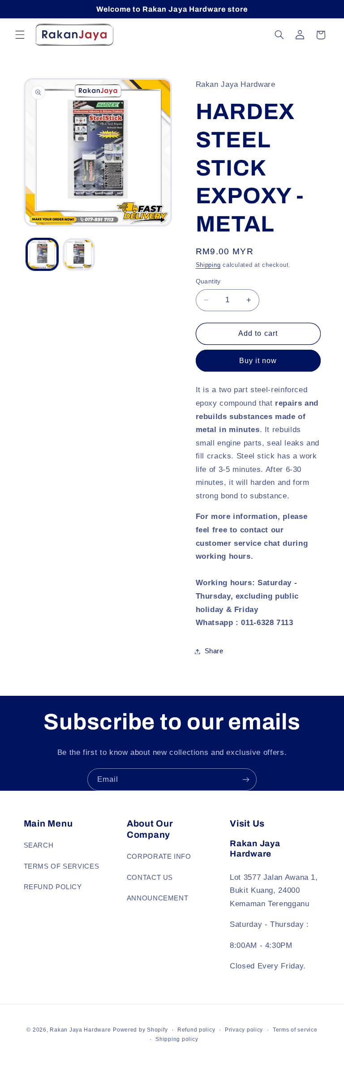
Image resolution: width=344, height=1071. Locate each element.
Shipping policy (176, 1039)
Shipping (208, 265)
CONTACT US (150, 877)
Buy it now (258, 360)
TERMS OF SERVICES (61, 866)
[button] (19, 35)
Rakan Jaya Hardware (80, 1029)
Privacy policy (244, 1029)
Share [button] (214, 651)
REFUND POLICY (53, 887)
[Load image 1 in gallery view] (42, 254)
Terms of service (295, 1029)
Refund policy (196, 1029)
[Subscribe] (246, 779)
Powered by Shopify (140, 1029)
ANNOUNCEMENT (158, 898)
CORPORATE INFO (159, 856)
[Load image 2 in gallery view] (79, 254)
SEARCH (39, 845)
